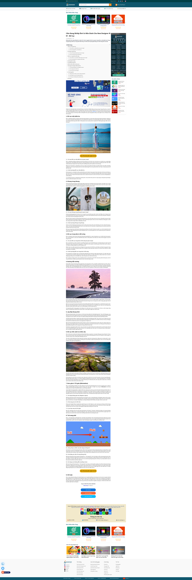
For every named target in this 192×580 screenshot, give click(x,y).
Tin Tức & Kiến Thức (109, 8)
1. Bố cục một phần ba (72, 46)
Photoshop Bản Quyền (108, 574)
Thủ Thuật (117, 571)
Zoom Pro (118, 507)
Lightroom (117, 566)
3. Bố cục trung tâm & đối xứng (73, 56)
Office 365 (94, 507)
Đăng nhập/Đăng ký (121, 4)
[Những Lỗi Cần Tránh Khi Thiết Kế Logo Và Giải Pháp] (118, 550)
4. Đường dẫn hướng (71, 60)
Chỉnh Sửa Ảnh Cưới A (80, 564)
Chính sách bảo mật (77, 578)
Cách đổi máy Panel (93, 566)
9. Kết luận (69, 78)
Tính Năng (79, 562)
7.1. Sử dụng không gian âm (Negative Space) (76, 67)
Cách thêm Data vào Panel (95, 567)
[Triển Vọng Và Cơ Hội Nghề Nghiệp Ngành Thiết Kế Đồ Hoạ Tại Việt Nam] (73, 550)
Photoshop (118, 567)
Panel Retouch (107, 506)
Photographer (118, 564)
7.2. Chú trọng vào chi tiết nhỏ (73, 68)
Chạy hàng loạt (93, 569)
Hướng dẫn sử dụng (93, 571)
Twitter (67, 570)
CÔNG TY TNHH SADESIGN (89, 578)
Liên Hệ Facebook (88, 496)
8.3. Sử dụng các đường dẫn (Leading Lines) (75, 76)
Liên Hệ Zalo (88, 489)
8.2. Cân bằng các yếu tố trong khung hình (75, 75)
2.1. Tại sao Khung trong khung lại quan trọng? (76, 52)
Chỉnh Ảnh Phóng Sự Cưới (81, 566)
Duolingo (111, 507)
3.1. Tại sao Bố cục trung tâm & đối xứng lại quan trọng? (77, 57)
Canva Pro (78, 507)
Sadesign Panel (83, 8)
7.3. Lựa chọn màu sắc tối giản (73, 70)
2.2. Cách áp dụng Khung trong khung (74, 54)
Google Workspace (88, 507)
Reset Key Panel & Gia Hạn (95, 564)
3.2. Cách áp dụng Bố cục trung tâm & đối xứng (76, 59)
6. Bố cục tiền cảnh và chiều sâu (73, 64)
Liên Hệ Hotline (88, 493)
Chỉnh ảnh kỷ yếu (80, 572)
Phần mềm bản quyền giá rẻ (89, 506)
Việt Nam (126, 578)
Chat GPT (122, 506)
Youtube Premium (99, 507)
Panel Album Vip (107, 567)
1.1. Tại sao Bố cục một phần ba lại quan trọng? (76, 48)
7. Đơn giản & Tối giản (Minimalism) (74, 65)
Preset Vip (105, 564)
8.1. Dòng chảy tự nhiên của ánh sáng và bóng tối (76, 73)
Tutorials (117, 569)
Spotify (108, 507)
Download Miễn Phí (122, 8)
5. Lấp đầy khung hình (72, 62)
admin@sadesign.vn (115, 578)
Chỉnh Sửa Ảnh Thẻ (80, 567)
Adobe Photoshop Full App (115, 506)
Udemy (114, 507)
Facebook (67, 564)
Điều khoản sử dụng (67, 578)
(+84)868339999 (103, 578)
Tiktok (67, 569)
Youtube (67, 567)
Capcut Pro (73, 507)
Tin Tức (117, 562)
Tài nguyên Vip (106, 566)
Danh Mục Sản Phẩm (71, 8)
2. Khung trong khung (72, 51)
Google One (82, 507)
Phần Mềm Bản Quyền (96, 8)
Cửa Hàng (106, 562)
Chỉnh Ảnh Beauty (80, 574)
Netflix (105, 507)
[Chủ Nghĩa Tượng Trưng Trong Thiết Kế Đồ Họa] (88, 550)
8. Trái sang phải (71, 72)
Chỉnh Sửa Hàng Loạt (80, 571)
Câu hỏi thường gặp (95, 562)
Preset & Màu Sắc (80, 569)
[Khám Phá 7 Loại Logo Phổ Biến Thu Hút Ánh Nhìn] (103, 550)
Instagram (67, 566)
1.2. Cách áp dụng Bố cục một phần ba (74, 49)
